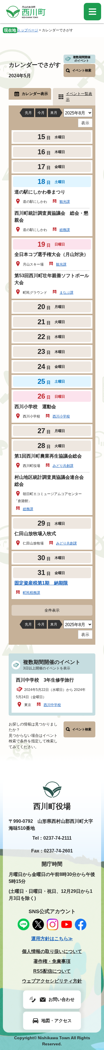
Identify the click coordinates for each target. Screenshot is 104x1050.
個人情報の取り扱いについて (52, 951)
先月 (28, 113)
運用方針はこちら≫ (52, 938)
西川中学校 (52, 705)
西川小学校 (61, 416)
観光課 (65, 202)
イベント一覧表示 (79, 97)
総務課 (65, 230)
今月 (41, 113)
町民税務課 (31, 593)
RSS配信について (52, 971)
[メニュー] (92, 11)
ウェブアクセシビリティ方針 (52, 981)
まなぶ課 (66, 293)
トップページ (27, 30)
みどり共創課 (63, 466)
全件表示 (52, 610)
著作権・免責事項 (52, 961)
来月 (53, 113)
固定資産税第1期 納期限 (41, 582)
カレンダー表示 (35, 94)
